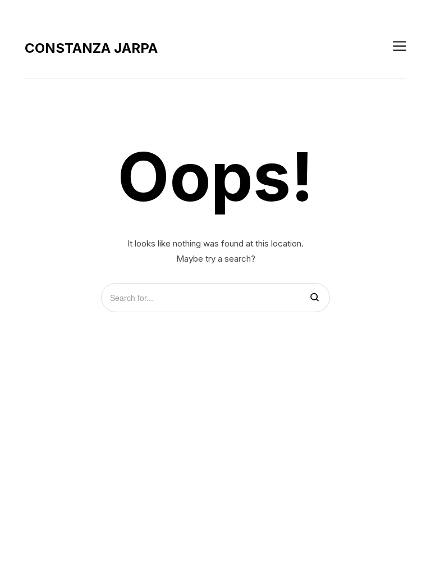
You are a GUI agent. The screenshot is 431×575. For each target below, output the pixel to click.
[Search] (314, 297)
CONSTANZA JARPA (91, 48)
